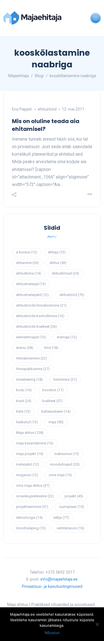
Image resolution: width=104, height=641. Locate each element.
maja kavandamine (34, 443)
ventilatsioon (70, 528)
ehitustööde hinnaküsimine (41, 305)
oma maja (60, 475)
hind (51, 348)
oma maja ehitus (33, 485)
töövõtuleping (31, 528)
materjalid (27, 464)
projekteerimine (32, 507)
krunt (23, 401)
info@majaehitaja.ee (59, 579)
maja (56, 422)
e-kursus (26, 252)
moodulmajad (65, 464)
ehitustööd (47, 109)
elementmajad (31, 337)
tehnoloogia (29, 517)
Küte (23, 411)
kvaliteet (52, 401)
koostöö (53, 390)
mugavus (27, 475)
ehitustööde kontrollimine (40, 316)
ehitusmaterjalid (32, 295)
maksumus (66, 454)
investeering (29, 379)
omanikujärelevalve (35, 496)
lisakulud (27, 422)
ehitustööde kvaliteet (36, 326)
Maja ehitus (30, 432)
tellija (61, 517)
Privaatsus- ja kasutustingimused (52, 586)
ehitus (58, 263)
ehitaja (57, 252)
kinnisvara (65, 379)
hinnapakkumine (33, 369)
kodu (24, 390)
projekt (74, 496)
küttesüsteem (55, 411)
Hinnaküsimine (31, 358)
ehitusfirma (28, 273)
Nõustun (52, 632)
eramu (24, 348)
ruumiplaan (71, 507)
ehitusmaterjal (31, 284)
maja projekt (29, 454)
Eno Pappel (22, 109)
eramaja (67, 337)
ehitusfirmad (65, 273)
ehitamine (27, 263)
